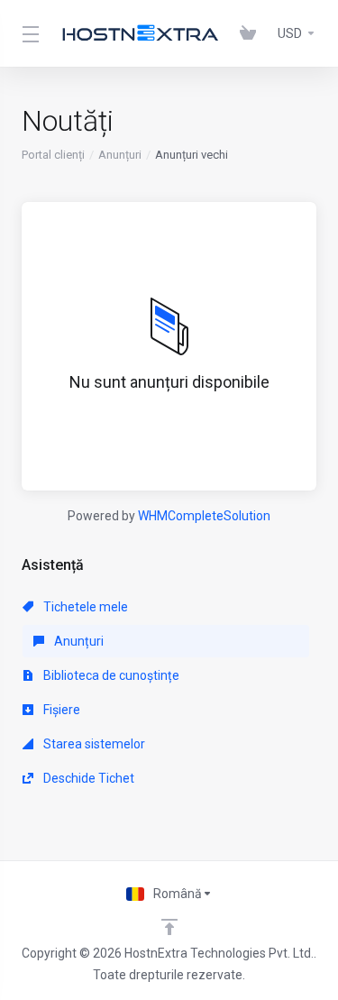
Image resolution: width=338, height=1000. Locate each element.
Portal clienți (53, 154)
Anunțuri (120, 154)
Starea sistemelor (93, 744)
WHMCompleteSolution (204, 516)
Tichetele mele (84, 607)
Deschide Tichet (87, 778)
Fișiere (60, 709)
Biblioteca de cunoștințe (110, 675)
